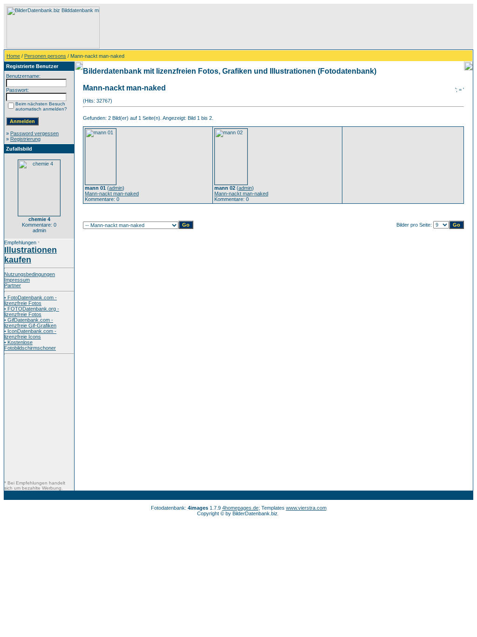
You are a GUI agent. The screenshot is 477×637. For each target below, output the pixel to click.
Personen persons (45, 56)
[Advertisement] (270, 27)
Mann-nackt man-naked (112, 193)
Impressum (17, 280)
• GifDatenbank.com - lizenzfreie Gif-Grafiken (30, 322)
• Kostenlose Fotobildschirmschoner (30, 345)
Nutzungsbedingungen (29, 274)
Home (13, 56)
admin (116, 188)
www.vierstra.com (306, 508)
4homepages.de (240, 508)
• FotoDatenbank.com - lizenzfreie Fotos (30, 300)
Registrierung (25, 139)
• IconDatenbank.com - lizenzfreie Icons (30, 333)
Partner (12, 285)
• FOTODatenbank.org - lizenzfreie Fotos (31, 311)
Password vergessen (34, 133)
